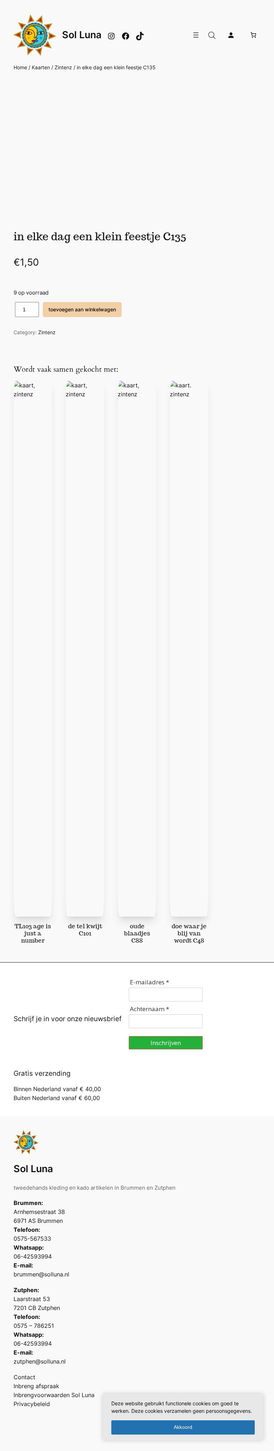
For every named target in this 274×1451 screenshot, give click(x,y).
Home (20, 67)
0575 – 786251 (34, 1325)
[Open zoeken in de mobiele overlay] (211, 35)
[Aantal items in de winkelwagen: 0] (253, 35)
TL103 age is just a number (33, 933)
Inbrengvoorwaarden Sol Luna (54, 1395)
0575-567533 (32, 1238)
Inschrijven (166, 1043)
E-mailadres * (149, 982)
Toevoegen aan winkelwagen (82, 309)
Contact (24, 1377)
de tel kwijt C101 (85, 930)
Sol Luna (82, 34)
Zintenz (63, 67)
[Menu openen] (196, 35)
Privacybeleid (32, 1403)
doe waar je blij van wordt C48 (189, 933)
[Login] (231, 35)
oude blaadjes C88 (137, 933)
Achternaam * (149, 1009)
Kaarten (41, 67)
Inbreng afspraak (36, 1386)
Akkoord (183, 1427)
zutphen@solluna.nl (40, 1361)
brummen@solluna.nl (41, 1274)
